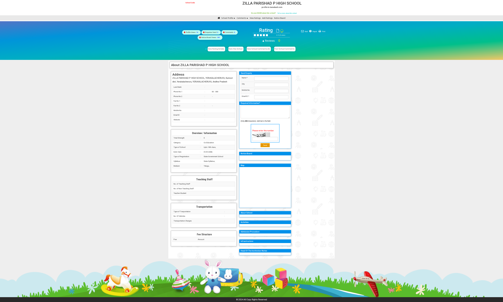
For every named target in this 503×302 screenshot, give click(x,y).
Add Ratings (267, 18)
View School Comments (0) (258, 49)
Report (314, 31)
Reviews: (272, 40)
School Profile (227, 18)
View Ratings (255, 18)
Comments (241, 18)
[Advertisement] (313, 109)
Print (323, 31)
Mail (306, 31)
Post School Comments (284, 49)
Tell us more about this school (287, 13)
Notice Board (279, 18)
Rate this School (235, 49)
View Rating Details (216, 49)
